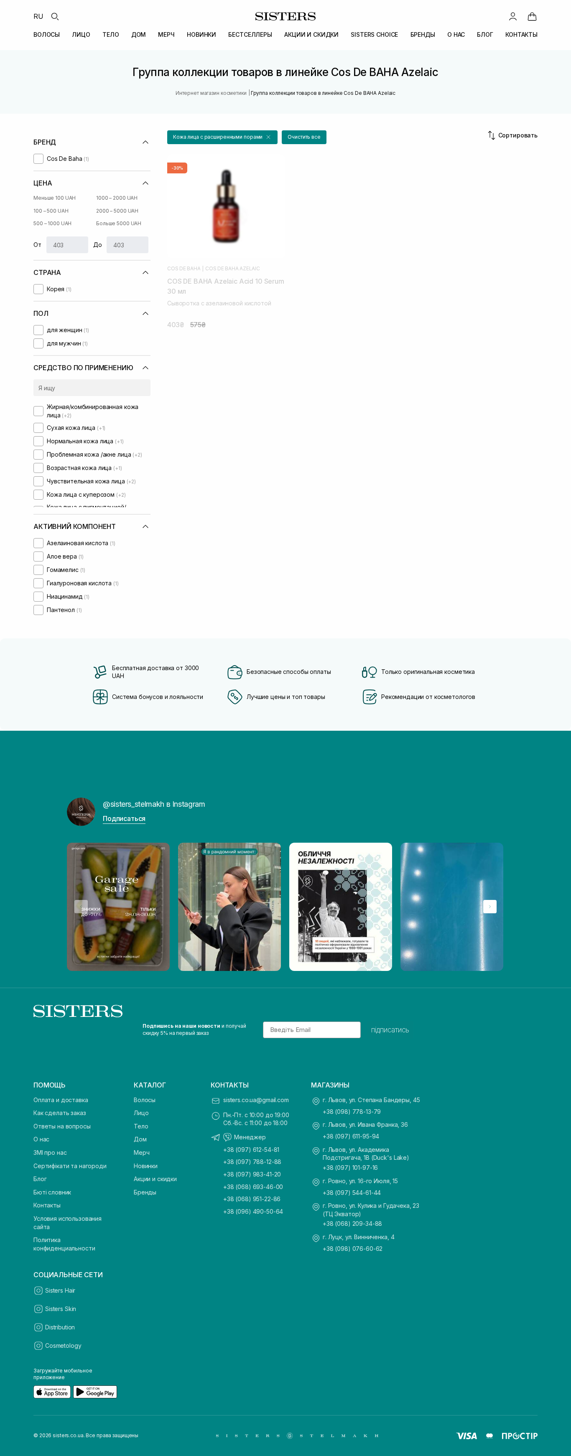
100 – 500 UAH (50, 211)
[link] (532, 16)
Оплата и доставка (60, 1099)
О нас (41, 1139)
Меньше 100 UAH (54, 198)
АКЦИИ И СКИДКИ (311, 34)
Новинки (146, 1165)
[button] (222, 137)
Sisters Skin (60, 1308)
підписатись (390, 1030)
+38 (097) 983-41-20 (252, 1174)
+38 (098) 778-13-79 (352, 1111)
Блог (39, 1178)
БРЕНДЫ (422, 34)
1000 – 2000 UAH (117, 198)
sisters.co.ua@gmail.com (256, 1099)
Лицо (141, 1112)
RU (38, 16)
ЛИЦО (81, 34)
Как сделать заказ (59, 1112)
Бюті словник (52, 1192)
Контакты (47, 1205)
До (97, 244)
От (37, 244)
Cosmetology (63, 1345)
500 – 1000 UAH (52, 223)
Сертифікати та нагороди (70, 1165)
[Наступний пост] (490, 906)
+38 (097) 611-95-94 (351, 1136)
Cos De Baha (183, 269)
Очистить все (304, 137)
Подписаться (124, 818)
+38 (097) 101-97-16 (350, 1167)
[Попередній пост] (81, 906)
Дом (140, 1139)
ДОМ (138, 34)
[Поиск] (54, 16)
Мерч (141, 1152)
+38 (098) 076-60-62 (352, 1248)
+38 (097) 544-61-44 (352, 1192)
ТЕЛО (110, 34)
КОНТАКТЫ (521, 34)
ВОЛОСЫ (46, 34)
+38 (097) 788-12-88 (252, 1161)
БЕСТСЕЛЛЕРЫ (250, 34)
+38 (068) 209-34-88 (352, 1223)
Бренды (145, 1192)
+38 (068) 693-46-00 (253, 1186)
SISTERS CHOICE (374, 34)
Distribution (60, 1327)
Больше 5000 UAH (118, 223)
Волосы (144, 1099)
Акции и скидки (155, 1178)
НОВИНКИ (201, 34)
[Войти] (512, 16)
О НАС (456, 34)
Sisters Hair (60, 1290)
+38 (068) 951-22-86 (251, 1198)
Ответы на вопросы (62, 1126)
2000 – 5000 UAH (117, 211)
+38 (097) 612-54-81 (251, 1149)
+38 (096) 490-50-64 (253, 1211)
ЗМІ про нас (49, 1152)
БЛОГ (485, 34)
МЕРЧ (166, 34)
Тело (141, 1126)
